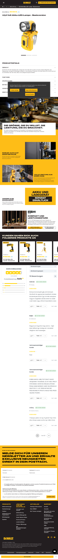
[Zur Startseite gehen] (27, 3)
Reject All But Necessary (31, 90)
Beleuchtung (13, 6)
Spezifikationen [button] (7, 81)
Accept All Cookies (30, 94)
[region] (29, 253)
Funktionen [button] (6, 77)
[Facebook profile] (48, 537)
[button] (56, 557)
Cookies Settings (14, 90)
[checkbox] (3, 484)
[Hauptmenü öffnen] (3, 2)
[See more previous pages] (6, 6)
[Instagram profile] (51, 537)
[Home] (2, 6)
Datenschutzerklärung (33, 496)
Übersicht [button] (5, 67)
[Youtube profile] (54, 537)
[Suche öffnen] (36, 2)
